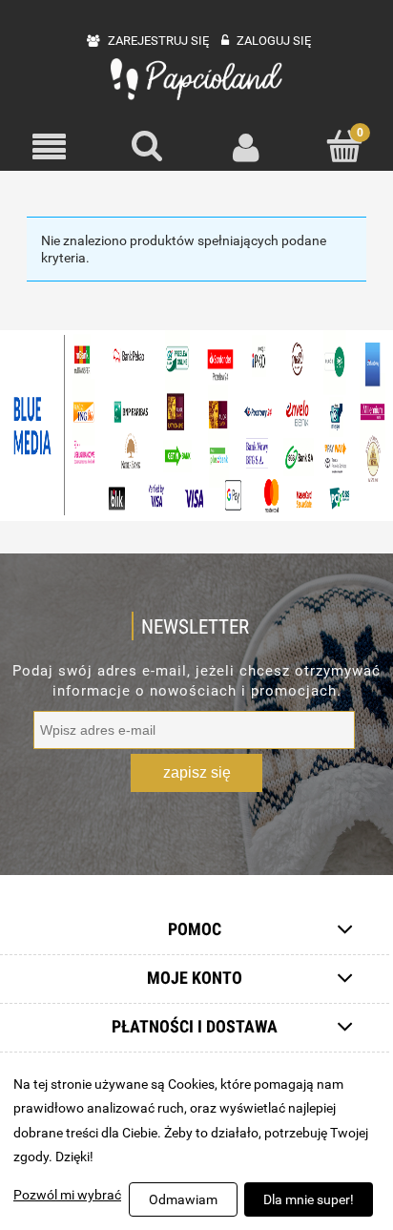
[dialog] (196, 1146)
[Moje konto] (245, 147)
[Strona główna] (196, 79)
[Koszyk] (344, 146)
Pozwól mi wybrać (67, 1194)
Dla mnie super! (308, 1199)
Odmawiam (183, 1199)
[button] (49, 147)
